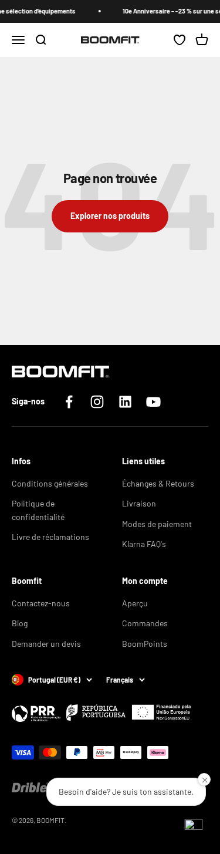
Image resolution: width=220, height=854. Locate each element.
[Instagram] (97, 402)
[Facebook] (69, 402)
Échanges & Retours (158, 483)
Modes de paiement (157, 524)
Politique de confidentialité (38, 509)
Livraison (139, 503)
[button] (194, 828)
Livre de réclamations (50, 537)
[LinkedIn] (125, 402)
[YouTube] (153, 402)
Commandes (145, 623)
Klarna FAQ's (144, 544)
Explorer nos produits (110, 216)
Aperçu (135, 603)
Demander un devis (46, 644)
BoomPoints (144, 644)
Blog (20, 623)
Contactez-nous (41, 603)
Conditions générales (50, 483)
